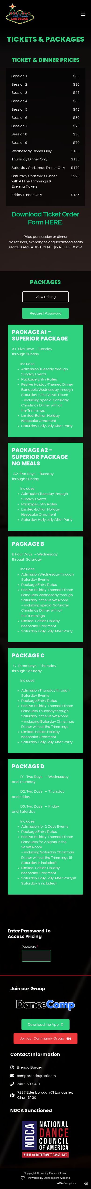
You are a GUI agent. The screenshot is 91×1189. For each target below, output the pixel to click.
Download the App (43, 1024)
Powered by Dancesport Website (49, 1177)
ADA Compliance (67, 1183)
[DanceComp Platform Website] (45, 1005)
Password (30, 946)
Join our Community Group (42, 1038)
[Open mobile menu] (83, 14)
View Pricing (45, 297)
